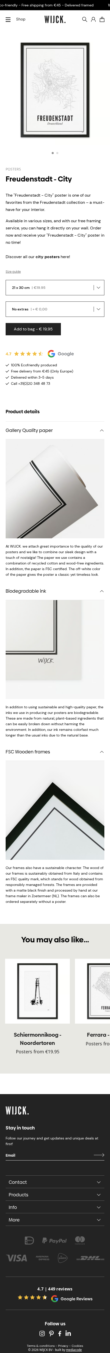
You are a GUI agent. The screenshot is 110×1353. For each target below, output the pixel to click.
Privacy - (64, 1346)
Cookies (77, 1346)
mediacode (74, 1350)
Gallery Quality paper (29, 430)
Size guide (13, 272)
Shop (20, 19)
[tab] (53, 153)
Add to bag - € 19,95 (33, 329)
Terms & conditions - (42, 1346)
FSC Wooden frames (28, 752)
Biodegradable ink (26, 591)
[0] (102, 19)
